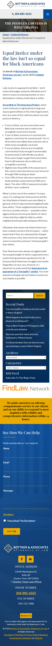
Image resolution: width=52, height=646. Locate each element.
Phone (6, 476)
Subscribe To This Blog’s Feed (20, 377)
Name (6, 448)
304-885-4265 (23, 13)
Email (6, 462)
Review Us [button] (26, 615)
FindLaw (39, 638)
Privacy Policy (31, 635)
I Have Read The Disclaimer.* (21, 520)
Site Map (19, 635)
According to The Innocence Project (21, 104)
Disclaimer (8, 514)
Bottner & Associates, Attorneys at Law (28, 628)
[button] (48, 14)
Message (8, 490)
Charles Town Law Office (27, 581)
